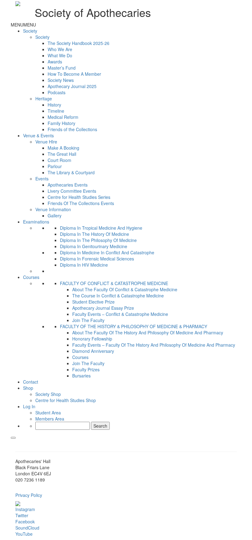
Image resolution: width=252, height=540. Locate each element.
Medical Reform (63, 117)
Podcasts (56, 92)
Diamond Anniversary (93, 351)
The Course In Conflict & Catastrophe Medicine (118, 295)
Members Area (49, 419)
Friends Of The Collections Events (81, 203)
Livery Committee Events (72, 191)
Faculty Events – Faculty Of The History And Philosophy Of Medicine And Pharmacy (153, 345)
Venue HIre (46, 142)
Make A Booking (63, 148)
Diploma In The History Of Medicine (94, 234)
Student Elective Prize (93, 302)
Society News (61, 80)
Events (42, 178)
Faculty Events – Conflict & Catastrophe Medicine (120, 314)
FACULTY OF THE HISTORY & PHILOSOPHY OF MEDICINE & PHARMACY (133, 326)
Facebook (25, 521)
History (54, 105)
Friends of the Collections (72, 129)
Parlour (55, 166)
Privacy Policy (28, 495)
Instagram (25, 509)
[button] (23, 25)
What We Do (60, 55)
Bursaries (81, 376)
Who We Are (60, 49)
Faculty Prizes (86, 369)
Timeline (56, 111)
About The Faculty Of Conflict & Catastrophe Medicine (124, 289)
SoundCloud (27, 528)
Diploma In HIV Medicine (84, 265)
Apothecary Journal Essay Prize (103, 308)
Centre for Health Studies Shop (65, 400)
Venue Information (53, 209)
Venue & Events (38, 135)
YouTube (24, 534)
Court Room (59, 160)
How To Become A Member (74, 74)
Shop (28, 388)
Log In (29, 406)
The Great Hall (62, 154)
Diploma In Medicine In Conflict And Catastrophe (107, 252)
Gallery (54, 215)
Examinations (36, 222)
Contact (30, 382)
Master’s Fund (62, 68)
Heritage (43, 98)
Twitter (21, 515)
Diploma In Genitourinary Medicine (93, 246)
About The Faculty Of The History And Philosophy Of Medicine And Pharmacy (147, 332)
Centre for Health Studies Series (79, 197)
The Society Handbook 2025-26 (78, 43)
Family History (61, 123)
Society (30, 31)
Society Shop (48, 394)
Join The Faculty (88, 320)
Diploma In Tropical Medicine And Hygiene (101, 228)
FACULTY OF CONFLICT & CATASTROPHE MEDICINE (114, 283)
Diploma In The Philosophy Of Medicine (98, 240)
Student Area (48, 412)
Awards (55, 61)
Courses (31, 277)
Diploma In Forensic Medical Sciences (97, 259)
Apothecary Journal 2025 (72, 86)
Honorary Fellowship (92, 339)
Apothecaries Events (68, 185)
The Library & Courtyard (71, 172)
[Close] (13, 438)
